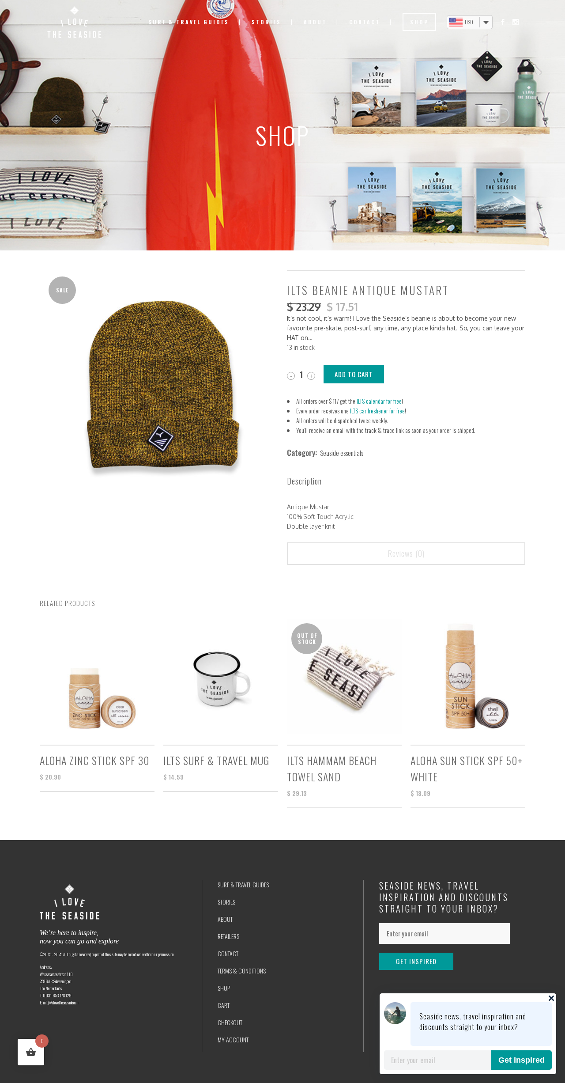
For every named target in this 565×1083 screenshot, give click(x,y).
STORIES (226, 901)
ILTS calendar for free (379, 400)
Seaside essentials (341, 453)
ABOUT (225, 919)
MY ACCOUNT (233, 1039)
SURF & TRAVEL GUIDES (243, 884)
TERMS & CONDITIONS (242, 970)
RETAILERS (228, 936)
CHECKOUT (230, 1022)
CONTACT (228, 953)
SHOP (224, 987)
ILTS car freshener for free (377, 410)
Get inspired (521, 1060)
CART (224, 1005)
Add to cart (354, 374)
